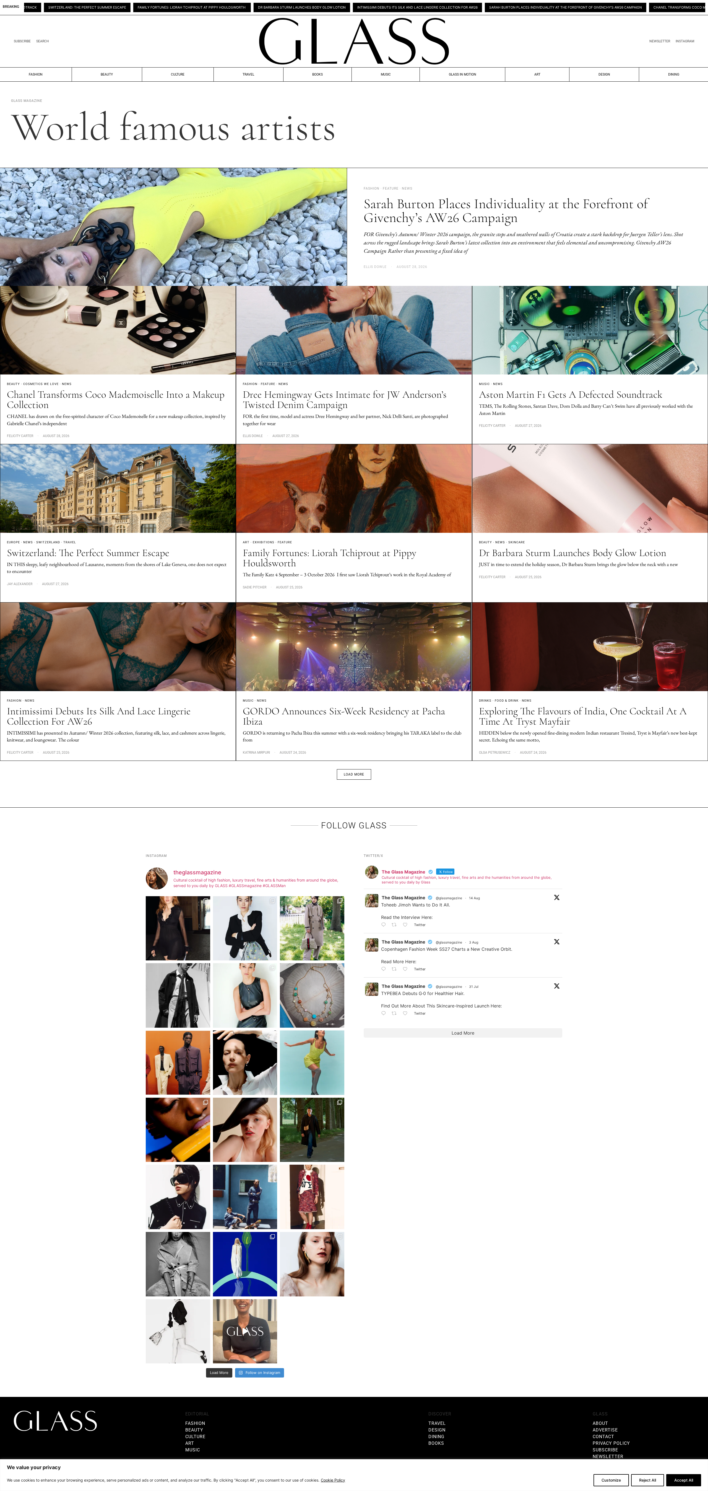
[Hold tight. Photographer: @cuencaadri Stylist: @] (245, 995)
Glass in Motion (462, 74)
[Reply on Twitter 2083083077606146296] (385, 1013)
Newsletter (659, 41)
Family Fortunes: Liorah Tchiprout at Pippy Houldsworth (329, 558)
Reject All (647, 1480)
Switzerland (48, 542)
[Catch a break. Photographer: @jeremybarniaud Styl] (245, 1197)
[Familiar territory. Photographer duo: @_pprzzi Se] (312, 928)
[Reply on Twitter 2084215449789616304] (385, 969)
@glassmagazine (449, 898)
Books (317, 74)
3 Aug (473, 942)
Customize (611, 1480)
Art (537, 74)
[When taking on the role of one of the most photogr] (178, 928)
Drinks (485, 700)
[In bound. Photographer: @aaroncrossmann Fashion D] (312, 1197)
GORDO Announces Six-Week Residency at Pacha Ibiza (344, 716)
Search (42, 41)
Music (386, 74)
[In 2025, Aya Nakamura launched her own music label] (178, 1264)
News (67, 384)
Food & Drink (507, 700)
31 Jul (473, 986)
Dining (673, 74)
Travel (248, 74)
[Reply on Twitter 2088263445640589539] (385, 925)
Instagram (685, 41)
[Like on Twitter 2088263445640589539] (407, 925)
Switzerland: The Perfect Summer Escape (88, 553)
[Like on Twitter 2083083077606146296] (407, 1013)
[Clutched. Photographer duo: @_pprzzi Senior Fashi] (178, 1197)
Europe (13, 542)
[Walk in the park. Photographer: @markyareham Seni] (312, 1130)
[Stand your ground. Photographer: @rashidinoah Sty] (178, 1062)
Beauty (107, 74)
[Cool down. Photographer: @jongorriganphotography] (178, 1130)
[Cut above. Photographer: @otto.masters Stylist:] (245, 1062)
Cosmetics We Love (41, 384)
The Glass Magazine (403, 897)
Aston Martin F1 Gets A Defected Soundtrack (570, 394)
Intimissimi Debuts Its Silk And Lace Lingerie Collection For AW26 (244, 7)
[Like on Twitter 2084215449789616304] (407, 969)
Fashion (36, 74)
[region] (354, 1475)
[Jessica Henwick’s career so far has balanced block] (178, 1331)
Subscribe (22, 41)
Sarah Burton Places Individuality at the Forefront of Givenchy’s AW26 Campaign (392, 7)
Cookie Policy (333, 1480)
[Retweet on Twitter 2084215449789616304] (396, 969)
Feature (268, 384)
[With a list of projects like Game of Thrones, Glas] (245, 928)
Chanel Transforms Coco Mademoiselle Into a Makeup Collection (543, 7)
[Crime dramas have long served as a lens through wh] (312, 1062)
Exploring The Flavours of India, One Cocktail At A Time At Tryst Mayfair (583, 716)
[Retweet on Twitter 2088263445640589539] (396, 925)
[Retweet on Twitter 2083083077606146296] (396, 1013)
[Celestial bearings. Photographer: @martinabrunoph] (312, 995)
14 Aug (474, 898)
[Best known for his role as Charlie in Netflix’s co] (178, 995)
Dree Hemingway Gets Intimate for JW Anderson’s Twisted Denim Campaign (345, 399)
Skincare (516, 542)
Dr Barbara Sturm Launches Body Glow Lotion (129, 7)
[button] (354, 774)
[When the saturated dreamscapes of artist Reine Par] (245, 1264)
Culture (177, 74)
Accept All (683, 1480)
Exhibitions (263, 542)
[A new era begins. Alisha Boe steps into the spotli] (245, 1331)
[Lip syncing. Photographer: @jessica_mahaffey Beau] (312, 1264)
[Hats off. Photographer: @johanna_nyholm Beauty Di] (245, 1130)
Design (604, 74)
